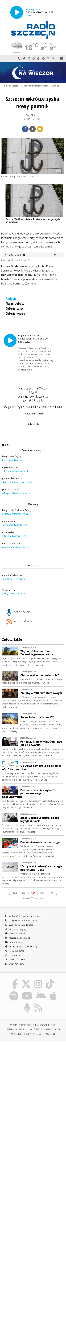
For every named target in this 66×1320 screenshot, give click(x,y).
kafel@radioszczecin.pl (13, 578)
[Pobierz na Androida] (41, 991)
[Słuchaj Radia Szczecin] (16, 12)
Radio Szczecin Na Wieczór (36, 86)
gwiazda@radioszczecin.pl (15, 514)
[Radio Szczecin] (33, 30)
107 (51, 893)
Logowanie (14, 955)
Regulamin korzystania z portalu (35, 1029)
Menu (61, 58)
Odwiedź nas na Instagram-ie (33, 58)
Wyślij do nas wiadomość (48, 58)
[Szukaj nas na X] (26, 979)
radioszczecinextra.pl (19, 937)
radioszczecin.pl (16, 933)
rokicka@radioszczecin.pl (15, 471)
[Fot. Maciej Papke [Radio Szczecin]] (32, 156)
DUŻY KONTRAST (16, 963)
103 (15, 893)
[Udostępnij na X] (32, 129)
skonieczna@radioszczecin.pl (17, 482)
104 (24, 893)
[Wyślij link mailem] (40, 129)
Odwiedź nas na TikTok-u (38, 58)
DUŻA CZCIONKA (16, 959)
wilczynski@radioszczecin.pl (16, 493)
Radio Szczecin (13, 86)
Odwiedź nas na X (28, 58)
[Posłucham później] (28, 260)
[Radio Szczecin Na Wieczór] (33, 72)
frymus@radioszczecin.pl (15, 460)
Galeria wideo (15, 313)
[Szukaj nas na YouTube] (27, 991)
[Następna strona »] (57, 893)
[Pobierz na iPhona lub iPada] (53, 991)
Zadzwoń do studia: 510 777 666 (24, 916)
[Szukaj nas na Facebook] (15, 979)
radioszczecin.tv (16, 942)
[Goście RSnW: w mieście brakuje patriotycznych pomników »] (34, 200)
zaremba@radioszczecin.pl (15, 547)
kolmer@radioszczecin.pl (15, 525)
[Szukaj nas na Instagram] (38, 979)
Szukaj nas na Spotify (43, 58)
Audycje (55, 86)
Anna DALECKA (32, 118)
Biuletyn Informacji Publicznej (22, 946)
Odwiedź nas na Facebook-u (24, 58)
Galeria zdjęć (15, 308)
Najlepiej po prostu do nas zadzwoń (19, 58)
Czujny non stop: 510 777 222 (23, 920)
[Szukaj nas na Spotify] (14, 991)
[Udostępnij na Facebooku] (25, 129)
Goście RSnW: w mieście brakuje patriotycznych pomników (32, 220)
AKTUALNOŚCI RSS (23, 621)
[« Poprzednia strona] (9, 893)
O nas (6, 445)
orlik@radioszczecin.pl (13, 593)
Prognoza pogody (17, 929)
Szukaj (52, 58)
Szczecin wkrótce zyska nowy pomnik (32, 102)
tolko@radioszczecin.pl (14, 536)
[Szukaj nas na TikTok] (50, 979)
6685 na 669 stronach (33, 898)
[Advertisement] (33, 1078)
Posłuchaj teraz (16, 950)
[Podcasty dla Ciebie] (27, 1003)
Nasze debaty (15, 303)
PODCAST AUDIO (22, 612)
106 (42, 893)
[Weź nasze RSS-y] (38, 1003)
